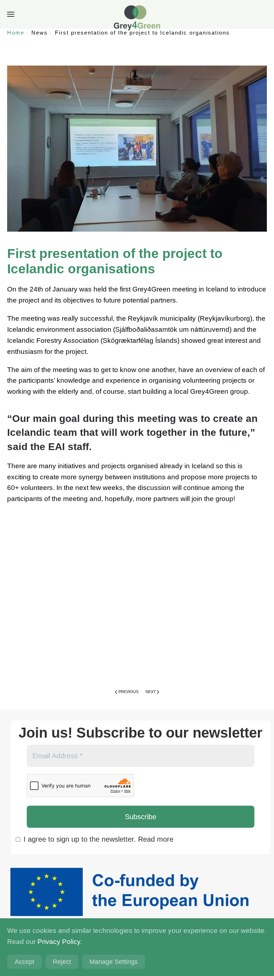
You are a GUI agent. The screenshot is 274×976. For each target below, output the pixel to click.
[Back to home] (137, 18)
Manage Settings (114, 961)
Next (151, 692)
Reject (62, 961)
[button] (10, 14)
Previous (128, 692)
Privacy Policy (58, 941)
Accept (24, 961)
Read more (155, 839)
